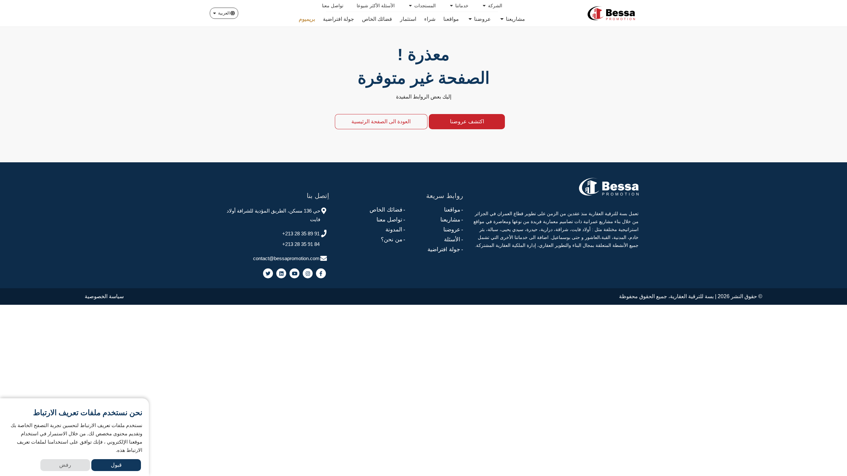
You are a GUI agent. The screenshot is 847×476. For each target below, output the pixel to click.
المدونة (395, 229)
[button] (224, 13)
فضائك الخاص (387, 210)
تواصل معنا (391, 220)
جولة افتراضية (445, 249)
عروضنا (453, 229)
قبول (116, 465)
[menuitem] (492, 6)
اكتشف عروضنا (467, 121)
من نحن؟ (393, 239)
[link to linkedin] (281, 273)
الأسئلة (453, 239)
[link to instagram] (308, 273)
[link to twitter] (268, 273)
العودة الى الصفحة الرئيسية (381, 121)
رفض (65, 465)
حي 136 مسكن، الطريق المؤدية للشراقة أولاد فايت (273, 215)
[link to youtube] (294, 273)
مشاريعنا (451, 220)
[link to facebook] (321, 273)
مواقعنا (453, 210)
